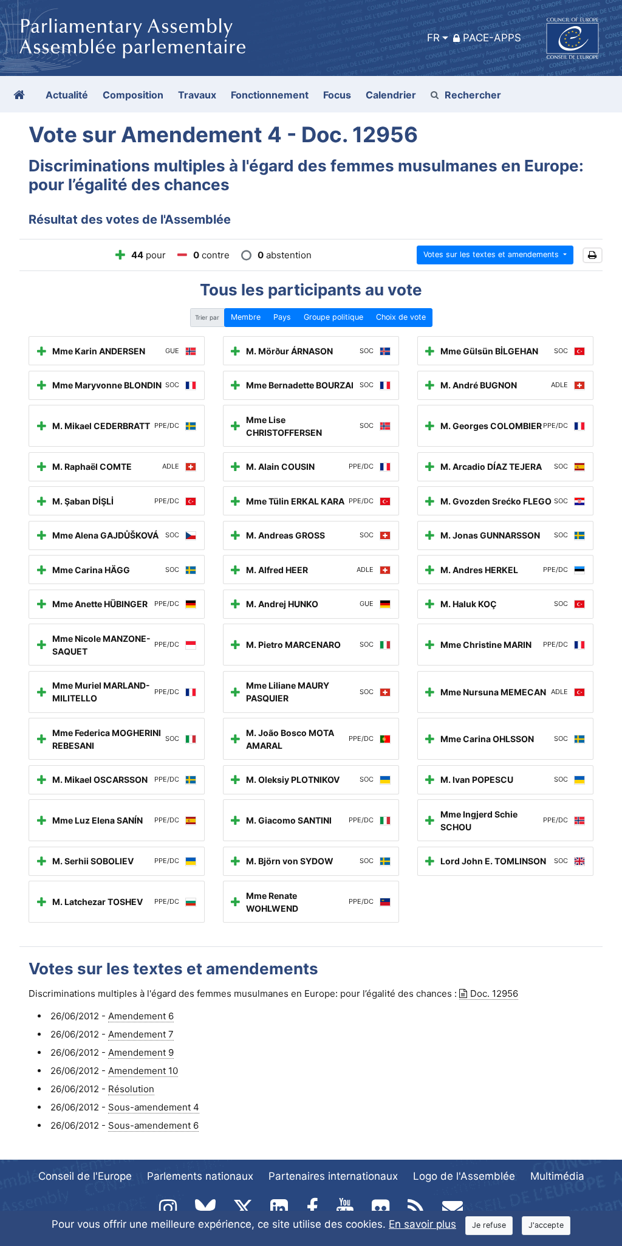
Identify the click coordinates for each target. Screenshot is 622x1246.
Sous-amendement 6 (153, 1125)
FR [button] (433, 38)
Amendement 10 (143, 1070)
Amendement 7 (141, 1034)
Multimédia (557, 1176)
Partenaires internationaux (333, 1176)
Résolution (131, 1089)
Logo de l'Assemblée (464, 1176)
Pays (282, 317)
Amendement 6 (141, 1016)
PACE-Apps (492, 38)
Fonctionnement (270, 95)
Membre (246, 317)
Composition (133, 95)
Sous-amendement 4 (153, 1107)
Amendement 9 (141, 1052)
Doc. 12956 (494, 993)
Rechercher (473, 95)
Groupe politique (333, 317)
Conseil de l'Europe (85, 1176)
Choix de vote (401, 317)
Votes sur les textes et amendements (492, 254)
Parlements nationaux (200, 1176)
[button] (593, 255)
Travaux (197, 95)
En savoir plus (422, 1224)
